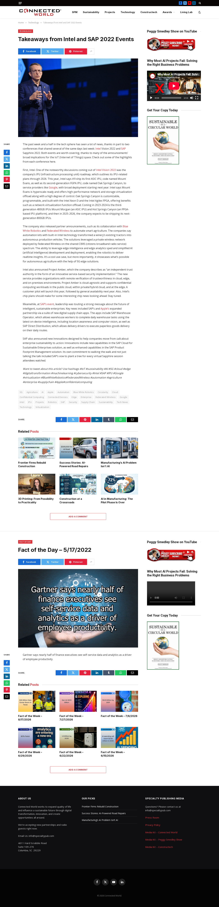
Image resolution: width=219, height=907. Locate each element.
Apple (51, 392)
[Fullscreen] (196, 97)
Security (73, 402)
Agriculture (32, 392)
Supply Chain (88, 402)
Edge (74, 397)
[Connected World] (40, 12)
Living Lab (186, 12)
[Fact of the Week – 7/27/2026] (78, 701)
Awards (167, 12)
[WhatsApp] (7, 172)
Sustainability (91, 12)
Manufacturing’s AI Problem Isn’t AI (118, 464)
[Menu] (20, 3)
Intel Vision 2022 (106, 170)
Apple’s (105, 308)
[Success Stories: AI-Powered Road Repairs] (78, 448)
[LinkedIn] (7, 166)
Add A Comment (78, 516)
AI (43, 392)
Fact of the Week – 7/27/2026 (71, 717)
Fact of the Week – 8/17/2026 (30, 717)
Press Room (152, 817)
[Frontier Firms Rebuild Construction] (36, 448)
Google (53, 187)
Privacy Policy (152, 825)
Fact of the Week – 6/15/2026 (113, 754)
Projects (110, 12)
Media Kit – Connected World (161, 832)
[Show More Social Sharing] (91, 51)
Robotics (52, 402)
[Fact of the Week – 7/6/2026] (119, 701)
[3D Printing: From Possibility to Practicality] (36, 484)
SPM (74, 12)
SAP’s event (47, 304)
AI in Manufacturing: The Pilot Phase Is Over (117, 500)
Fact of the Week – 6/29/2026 (30, 754)
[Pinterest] (7, 179)
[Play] (151, 97)
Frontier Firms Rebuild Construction (32, 464)
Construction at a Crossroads (70, 500)
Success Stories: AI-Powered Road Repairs (73, 464)
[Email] (7, 186)
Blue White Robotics (83, 392)
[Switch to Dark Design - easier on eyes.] (199, 12)
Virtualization (42, 407)
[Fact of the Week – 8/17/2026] (36, 701)
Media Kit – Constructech (159, 847)
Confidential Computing (32, 397)
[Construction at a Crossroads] (78, 484)
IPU (30, 402)
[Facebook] (7, 152)
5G (21, 392)
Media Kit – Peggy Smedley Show (163, 839)
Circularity (103, 392)
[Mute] (191, 97)
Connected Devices (58, 397)
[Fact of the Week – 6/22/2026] (78, 737)
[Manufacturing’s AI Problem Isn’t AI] (119, 448)
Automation (63, 392)
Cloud (115, 392)
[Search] (199, 3)
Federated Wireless (58, 230)
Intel (98, 148)
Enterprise (86, 397)
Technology (128, 12)
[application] (174, 86)
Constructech (148, 12)
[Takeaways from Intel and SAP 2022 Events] (78, 97)
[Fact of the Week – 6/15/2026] (119, 737)
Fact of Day (25, 542)
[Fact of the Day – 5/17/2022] (78, 608)
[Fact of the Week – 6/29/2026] (36, 737)
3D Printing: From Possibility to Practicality (36, 500)
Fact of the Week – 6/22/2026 (71, 754)
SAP (123, 148)
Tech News (122, 402)
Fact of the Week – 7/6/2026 (119, 716)
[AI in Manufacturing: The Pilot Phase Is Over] (119, 484)
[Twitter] (7, 159)
